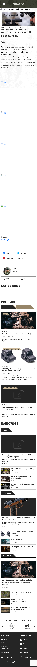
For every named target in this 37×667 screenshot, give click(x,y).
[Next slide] (35, 625)
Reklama (4, 11)
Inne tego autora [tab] (23, 307)
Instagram (27, 657)
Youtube (26, 644)
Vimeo (25, 653)
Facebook (26, 639)
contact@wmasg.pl (8, 662)
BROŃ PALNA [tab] (7, 493)
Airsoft (11, 27)
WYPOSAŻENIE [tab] (7, 555)
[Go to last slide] (2, 625)
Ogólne (19, 27)
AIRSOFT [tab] (5, 430)
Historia (4, 643)
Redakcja (4, 639)
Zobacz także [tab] (7, 307)
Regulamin (5, 652)
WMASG (3, 27)
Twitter (26, 648)
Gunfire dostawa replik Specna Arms (14, 29)
